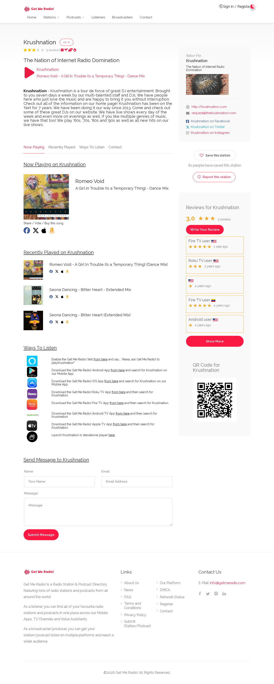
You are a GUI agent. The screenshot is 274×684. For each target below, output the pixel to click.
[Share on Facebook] (27, 232)
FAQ (127, 597)
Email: (105, 471)
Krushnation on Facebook (210, 121)
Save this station (218, 155)
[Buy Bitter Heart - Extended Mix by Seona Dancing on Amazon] (68, 297)
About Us (131, 583)
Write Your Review (204, 230)
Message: (31, 493)
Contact (146, 17)
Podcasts (74, 17)
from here (100, 359)
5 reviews (53, 50)
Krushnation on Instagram (210, 133)
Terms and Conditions (132, 605)
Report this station (216, 177)
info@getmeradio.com (227, 583)
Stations (49, 17)
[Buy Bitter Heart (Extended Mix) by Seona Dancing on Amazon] (68, 322)
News (128, 590)
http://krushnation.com (209, 107)
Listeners (98, 17)
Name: (29, 471)
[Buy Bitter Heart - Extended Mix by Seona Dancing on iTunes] (62, 297)
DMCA (165, 590)
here (112, 435)
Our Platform (170, 583)
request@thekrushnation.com (214, 113)
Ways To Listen (91, 147)
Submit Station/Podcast (137, 623)
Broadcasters (122, 17)
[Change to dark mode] (253, 6)
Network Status (172, 597)
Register (166, 604)
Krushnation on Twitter (208, 127)
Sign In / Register (236, 6)
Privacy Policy (135, 615)
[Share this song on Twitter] (36, 232)
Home (31, 17)
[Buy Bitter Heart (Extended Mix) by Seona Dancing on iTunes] (62, 322)
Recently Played (61, 147)
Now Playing (34, 147)
